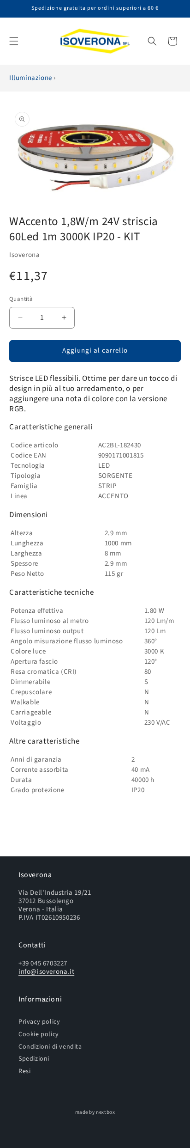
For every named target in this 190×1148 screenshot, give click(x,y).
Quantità (21, 299)
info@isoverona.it (46, 972)
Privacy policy (39, 1021)
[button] (14, 41)
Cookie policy (38, 1034)
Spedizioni (33, 1058)
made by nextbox (95, 1112)
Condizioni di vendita (50, 1046)
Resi (24, 1071)
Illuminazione (31, 78)
